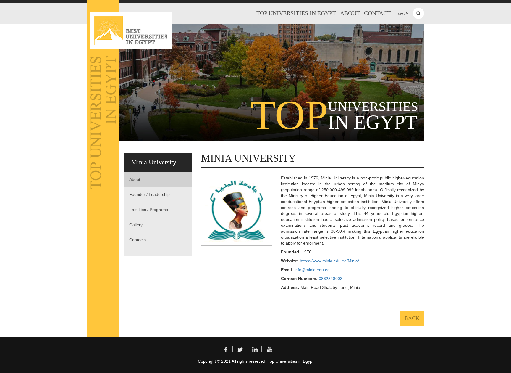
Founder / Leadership (149, 194)
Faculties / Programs (148, 209)
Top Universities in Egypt (296, 13)
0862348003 (330, 278)
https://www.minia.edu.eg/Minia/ (329, 260)
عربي (403, 12)
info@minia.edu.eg (312, 269)
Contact (377, 13)
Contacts (137, 239)
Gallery (136, 224)
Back (412, 318)
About (350, 13)
